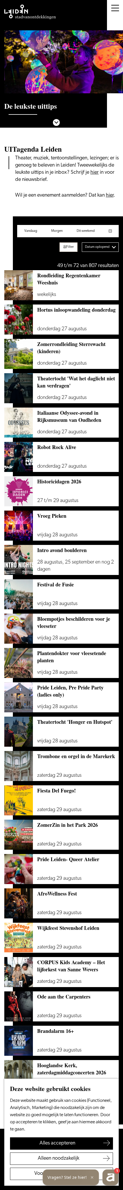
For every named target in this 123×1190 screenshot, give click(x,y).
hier (94, 172)
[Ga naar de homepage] (30, 12)
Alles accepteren (57, 1143)
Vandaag (30, 231)
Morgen (57, 231)
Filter (70, 247)
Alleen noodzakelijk (58, 1158)
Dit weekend (86, 231)
